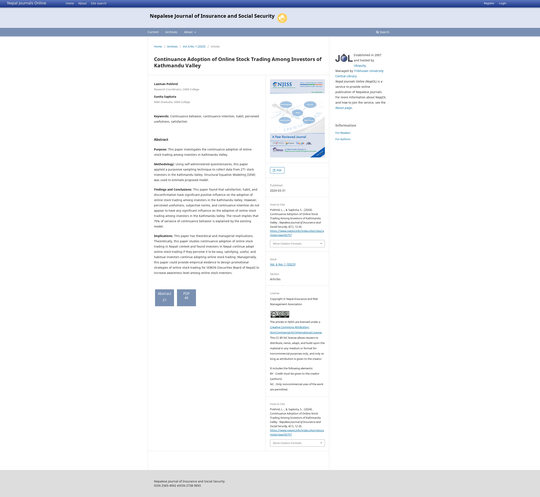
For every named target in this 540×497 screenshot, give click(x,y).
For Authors (342, 139)
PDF (279, 170)
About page (343, 108)
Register (489, 3)
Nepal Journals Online (26, 2)
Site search (99, 3)
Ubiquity (360, 66)
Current (153, 32)
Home (70, 3)
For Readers (342, 133)
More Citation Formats (287, 243)
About (82, 3)
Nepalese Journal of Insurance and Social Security (212, 15)
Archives (171, 32)
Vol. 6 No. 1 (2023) (194, 46)
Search (384, 32)
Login (502, 3)
